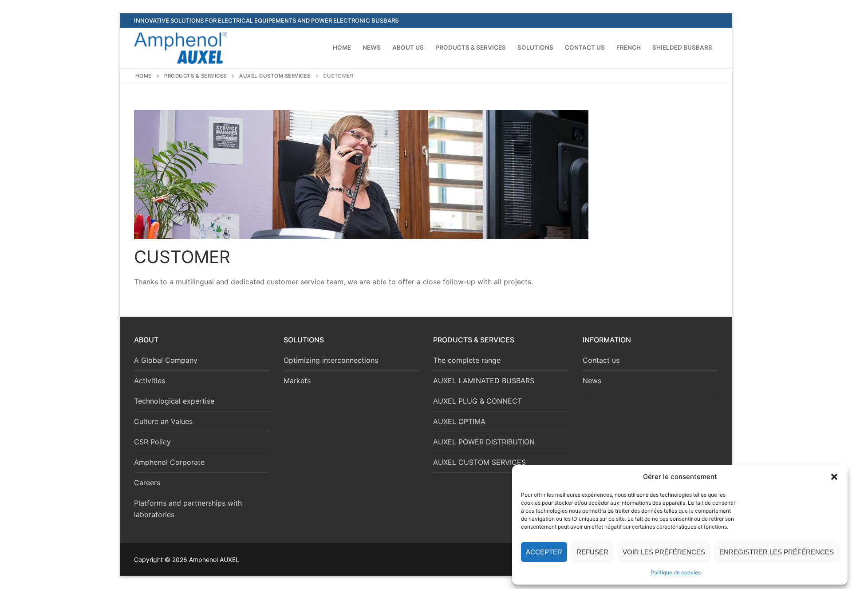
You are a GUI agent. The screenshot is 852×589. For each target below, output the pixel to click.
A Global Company (165, 360)
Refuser (592, 552)
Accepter (544, 552)
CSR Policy (152, 441)
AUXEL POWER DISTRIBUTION (484, 441)
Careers (147, 482)
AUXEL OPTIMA (459, 421)
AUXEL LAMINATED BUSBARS (483, 380)
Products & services (195, 76)
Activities (149, 380)
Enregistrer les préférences (776, 552)
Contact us (601, 360)
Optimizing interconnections (331, 360)
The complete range (467, 360)
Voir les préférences (664, 552)
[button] (834, 476)
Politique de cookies (676, 572)
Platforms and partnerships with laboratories (188, 509)
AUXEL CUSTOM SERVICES (275, 76)
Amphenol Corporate (169, 462)
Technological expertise (174, 401)
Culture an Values (163, 421)
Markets (297, 380)
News (592, 380)
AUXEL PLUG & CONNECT (477, 401)
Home (143, 76)
